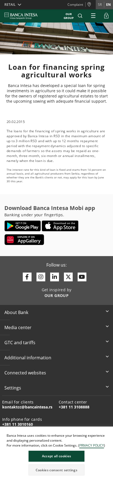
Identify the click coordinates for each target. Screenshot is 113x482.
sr (100, 4)
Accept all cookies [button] (56, 456)
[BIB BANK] (24, 16)
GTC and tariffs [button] (19, 343)
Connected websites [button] (25, 373)
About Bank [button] (16, 312)
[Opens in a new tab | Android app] (22, 225)
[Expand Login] (106, 16)
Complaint (75, 4)
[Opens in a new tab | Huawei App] (24, 239)
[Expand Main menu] (93, 16)
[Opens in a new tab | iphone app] (60, 225)
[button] (80, 16)
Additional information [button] (27, 358)
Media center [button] (18, 327)
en (108, 4)
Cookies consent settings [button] (56, 470)
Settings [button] (12, 388)
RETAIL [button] (10, 4)
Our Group (69, 16)
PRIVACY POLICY (91, 445)
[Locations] (90, 4)
